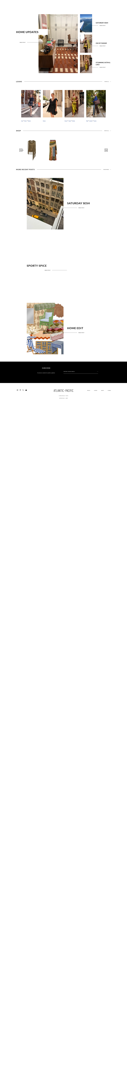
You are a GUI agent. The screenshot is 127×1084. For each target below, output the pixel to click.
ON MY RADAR (101, 43)
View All (106, 81)
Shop (102, 390)
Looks (95, 390)
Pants (95, 120)
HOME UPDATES (27, 32)
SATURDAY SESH (102, 23)
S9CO (63, 398)
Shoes (29, 120)
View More (106, 169)
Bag (87, 120)
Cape (70, 120)
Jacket (90, 120)
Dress (44, 120)
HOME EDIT (75, 328)
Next (106, 150)
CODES (109, 390)
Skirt (25, 120)
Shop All (106, 130)
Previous (20, 150)
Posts (88, 390)
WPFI (67, 398)
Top (22, 120)
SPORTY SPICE (37, 265)
